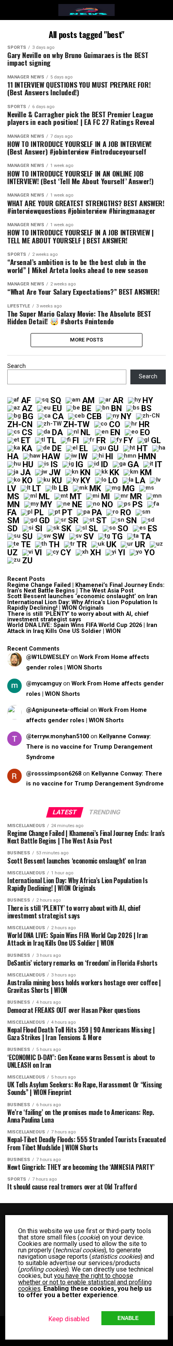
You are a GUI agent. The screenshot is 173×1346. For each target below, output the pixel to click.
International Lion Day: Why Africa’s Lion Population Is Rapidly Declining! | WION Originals (82, 605)
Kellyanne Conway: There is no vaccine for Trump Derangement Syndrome (89, 747)
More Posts (86, 340)
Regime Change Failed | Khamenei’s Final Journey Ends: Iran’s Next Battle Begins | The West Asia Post (86, 588)
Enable (128, 1318)
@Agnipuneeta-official (57, 710)
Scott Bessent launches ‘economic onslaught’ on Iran (82, 596)
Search (16, 366)
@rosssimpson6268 (53, 773)
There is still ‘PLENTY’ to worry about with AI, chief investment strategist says (78, 617)
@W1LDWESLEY (47, 657)
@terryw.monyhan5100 (57, 736)
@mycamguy (44, 683)
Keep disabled (68, 1319)
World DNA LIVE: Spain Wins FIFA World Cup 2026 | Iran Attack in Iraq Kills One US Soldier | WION (82, 628)
